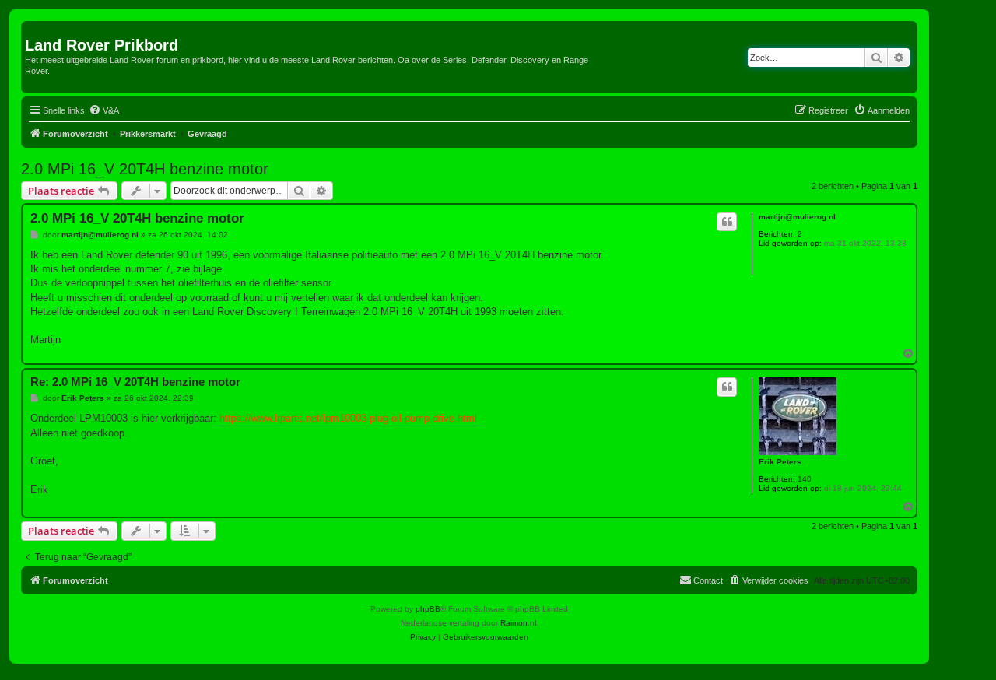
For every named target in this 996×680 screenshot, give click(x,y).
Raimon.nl (518, 623)
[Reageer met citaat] (727, 221)
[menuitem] (104, 110)
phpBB (428, 609)
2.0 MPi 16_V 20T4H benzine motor (144, 168)
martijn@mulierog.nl (797, 216)
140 (805, 479)
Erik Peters (780, 461)
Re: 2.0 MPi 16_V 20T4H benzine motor (135, 381)
